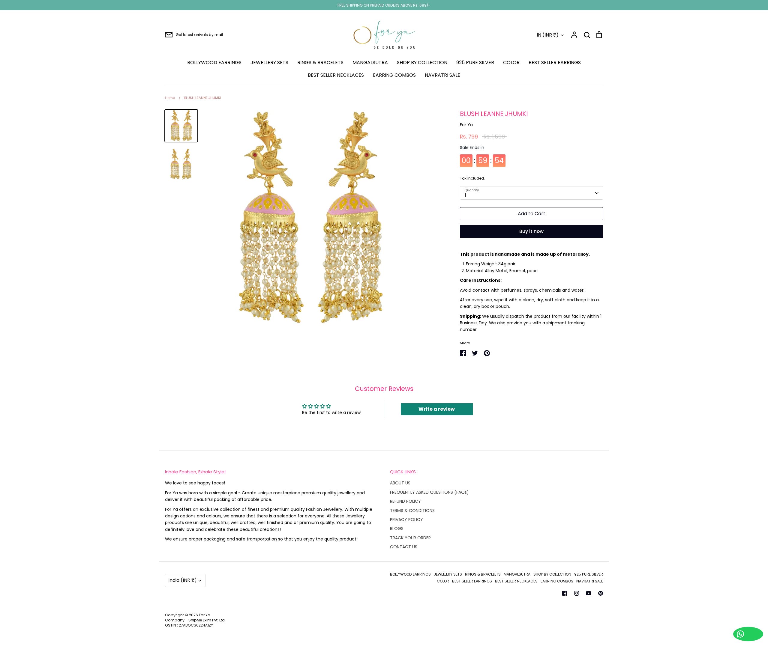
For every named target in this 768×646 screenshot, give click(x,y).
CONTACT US (403, 547)
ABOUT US (400, 483)
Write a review (436, 409)
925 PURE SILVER (475, 62)
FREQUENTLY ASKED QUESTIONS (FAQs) (429, 492)
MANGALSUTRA (370, 62)
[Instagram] (577, 593)
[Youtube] (589, 593)
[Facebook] (565, 593)
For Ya (466, 125)
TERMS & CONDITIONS (412, 511)
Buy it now (531, 231)
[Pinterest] (601, 593)
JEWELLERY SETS (269, 62)
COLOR (511, 62)
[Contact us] (748, 634)
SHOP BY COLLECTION (422, 62)
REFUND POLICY (405, 501)
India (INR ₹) (182, 580)
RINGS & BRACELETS (320, 62)
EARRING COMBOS (394, 75)
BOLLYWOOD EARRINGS (214, 62)
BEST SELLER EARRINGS (555, 62)
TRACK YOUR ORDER (410, 538)
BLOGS (397, 528)
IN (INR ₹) (548, 34)
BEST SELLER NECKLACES (336, 75)
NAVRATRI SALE (442, 75)
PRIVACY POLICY (406, 519)
